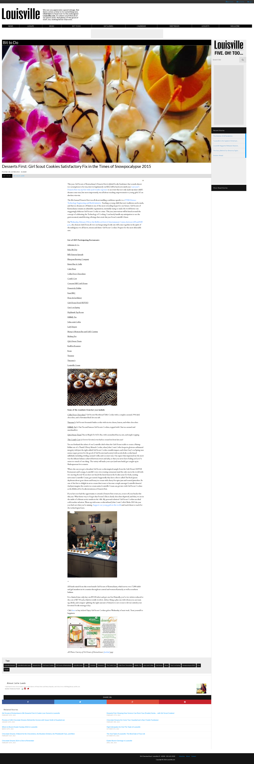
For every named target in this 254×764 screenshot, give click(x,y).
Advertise (182, 756)
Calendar (141, 26)
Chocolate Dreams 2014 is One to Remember (18, 741)
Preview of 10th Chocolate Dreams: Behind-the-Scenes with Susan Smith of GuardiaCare (33, 720)
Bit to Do (76, 26)
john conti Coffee (148, 665)
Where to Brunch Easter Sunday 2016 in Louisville (19, 727)
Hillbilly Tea (137, 665)
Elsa (199, 665)
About (188, 756)
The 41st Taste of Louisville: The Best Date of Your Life (126, 734)
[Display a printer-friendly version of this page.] (143, 180)
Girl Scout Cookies (48, 665)
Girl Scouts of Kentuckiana (63, 665)
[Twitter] (28, 689)
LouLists (205, 26)
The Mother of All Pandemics (222, 136)
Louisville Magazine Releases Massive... (226, 146)
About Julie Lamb (16, 683)
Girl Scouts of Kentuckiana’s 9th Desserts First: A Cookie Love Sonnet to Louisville (31, 713)
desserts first (36, 665)
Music (51, 26)
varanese (92, 665)
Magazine (235, 26)
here (73, 610)
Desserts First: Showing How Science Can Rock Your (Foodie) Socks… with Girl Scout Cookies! (140, 713)
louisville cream (78, 665)
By (19, 176)
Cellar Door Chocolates (125, 665)
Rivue (166, 665)
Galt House (159, 665)
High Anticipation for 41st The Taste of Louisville (123, 727)
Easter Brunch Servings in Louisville (119, 741)
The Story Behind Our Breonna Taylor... (226, 151)
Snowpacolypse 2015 (188, 665)
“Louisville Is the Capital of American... (225, 141)
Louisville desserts (10, 665)
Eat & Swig (108, 26)
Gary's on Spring (175, 665)
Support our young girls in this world (107, 505)
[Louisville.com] (23, 689)
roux (86, 665)
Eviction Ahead (218, 155)
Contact (193, 756)
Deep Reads (174, 26)
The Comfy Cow (111, 665)
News (10, 26)
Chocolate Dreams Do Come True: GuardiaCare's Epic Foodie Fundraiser (133, 720)
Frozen (7, 669)
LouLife (31, 26)
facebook (107, 652)
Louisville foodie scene (24, 665)
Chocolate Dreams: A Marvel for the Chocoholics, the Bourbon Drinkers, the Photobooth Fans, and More (38, 734)
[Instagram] (25, 689)
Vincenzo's (101, 665)
